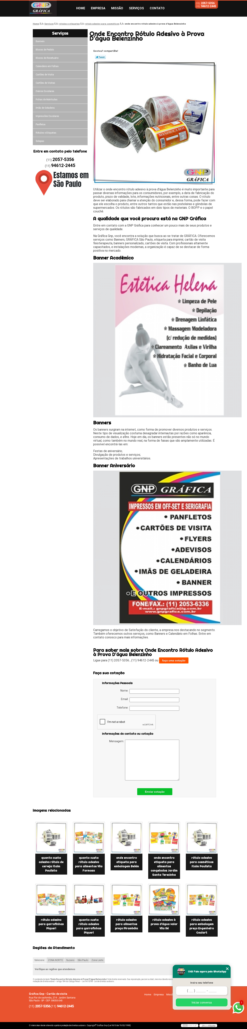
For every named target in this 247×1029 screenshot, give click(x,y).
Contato (157, 8)
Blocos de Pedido (45, 49)
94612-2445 (208, 6)
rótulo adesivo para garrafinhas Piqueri (51, 924)
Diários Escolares (45, 91)
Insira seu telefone (201, 982)
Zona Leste (97, 960)
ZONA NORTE (55, 960)
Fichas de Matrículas (47, 99)
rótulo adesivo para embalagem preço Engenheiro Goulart (201, 926)
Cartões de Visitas (45, 83)
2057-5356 (208, 3)
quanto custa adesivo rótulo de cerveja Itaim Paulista (51, 864)
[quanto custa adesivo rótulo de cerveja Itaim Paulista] (51, 838)
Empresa (98, 8)
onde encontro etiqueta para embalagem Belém (126, 862)
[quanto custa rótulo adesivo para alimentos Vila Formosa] (89, 838)
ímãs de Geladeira (45, 107)
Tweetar (100, 57)
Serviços (136, 8)
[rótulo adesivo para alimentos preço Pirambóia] (126, 900)
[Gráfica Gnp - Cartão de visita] (51, 8)
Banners (40, 41)
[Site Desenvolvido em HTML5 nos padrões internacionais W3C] (189, 1025)
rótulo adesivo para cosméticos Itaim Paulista (201, 862)
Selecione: (39, 960)
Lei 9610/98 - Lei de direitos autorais (98, 981)
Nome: (124, 690)
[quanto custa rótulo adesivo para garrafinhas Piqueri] (89, 900)
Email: (125, 699)
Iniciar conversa (202, 1002)
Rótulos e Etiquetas (46, 132)
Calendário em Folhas (47, 66)
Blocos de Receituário (47, 58)
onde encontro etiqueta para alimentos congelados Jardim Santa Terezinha (164, 866)
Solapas (40, 141)
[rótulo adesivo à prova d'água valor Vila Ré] (164, 900)
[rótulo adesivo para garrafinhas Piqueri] (51, 900)
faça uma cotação (173, 660)
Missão (117, 8)
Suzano (70, 960)
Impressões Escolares (47, 116)
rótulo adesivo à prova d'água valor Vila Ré (164, 924)
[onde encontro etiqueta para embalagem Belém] (126, 838)
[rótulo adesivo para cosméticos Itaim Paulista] (202, 838)
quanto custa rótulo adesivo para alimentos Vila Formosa (88, 864)
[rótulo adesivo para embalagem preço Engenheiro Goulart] (202, 900)
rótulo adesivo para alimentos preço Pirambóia (126, 924)
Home (80, 8)
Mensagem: (117, 741)
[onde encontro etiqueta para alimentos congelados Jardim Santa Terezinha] (164, 838)
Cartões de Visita (45, 74)
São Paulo (83, 960)
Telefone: (123, 707)
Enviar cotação (155, 791)
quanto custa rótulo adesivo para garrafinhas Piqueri (88, 926)
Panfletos (41, 124)
